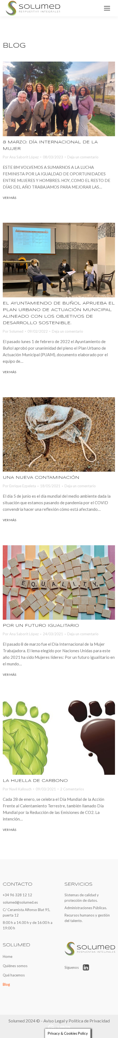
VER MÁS (9, 198)
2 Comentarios (72, 789)
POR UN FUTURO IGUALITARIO (41, 626)
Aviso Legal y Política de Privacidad (76, 1020)
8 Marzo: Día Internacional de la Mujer (50, 145)
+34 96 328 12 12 (17, 895)
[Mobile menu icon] (107, 8)
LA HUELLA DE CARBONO (35, 781)
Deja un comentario (83, 157)
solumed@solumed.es (20, 902)
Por (21, 157)
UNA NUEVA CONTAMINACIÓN (41, 478)
